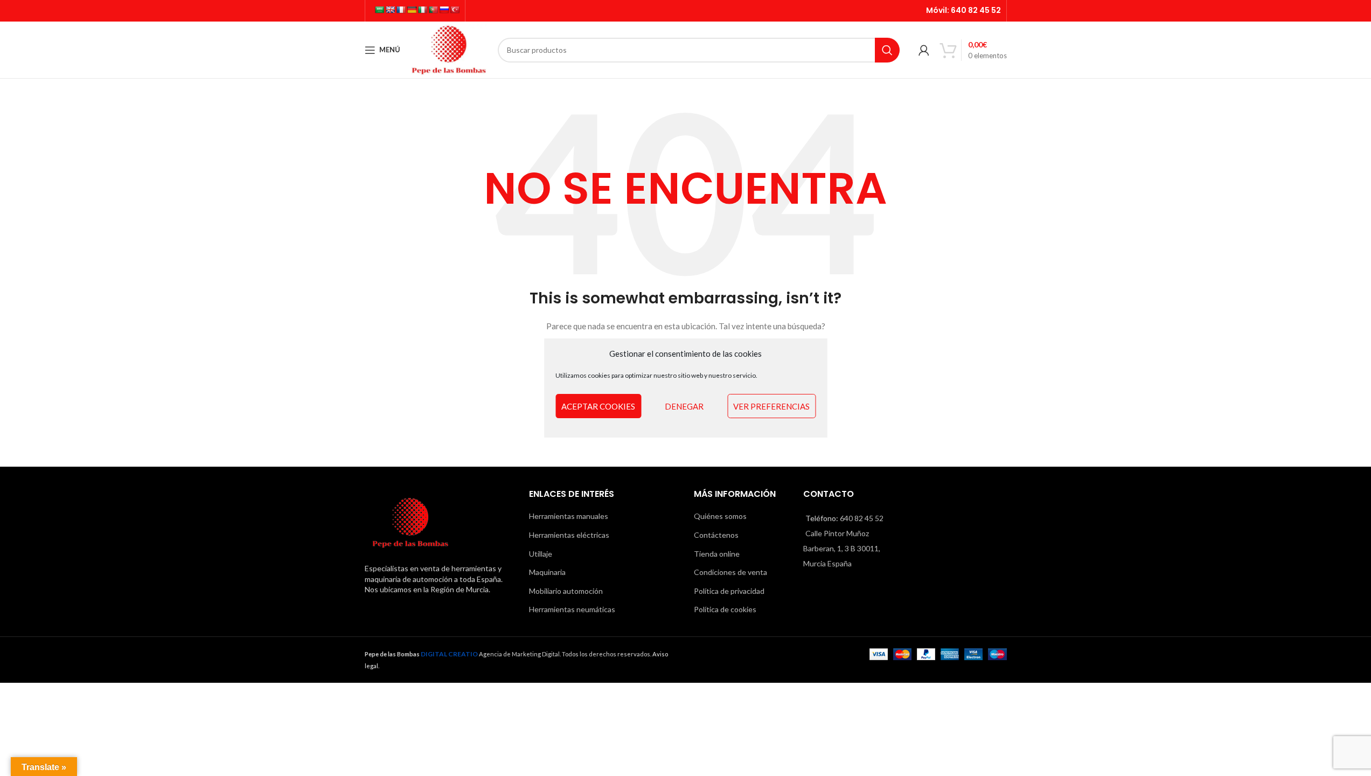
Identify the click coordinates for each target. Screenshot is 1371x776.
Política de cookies (725, 609)
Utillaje (540, 553)
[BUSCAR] (887, 50)
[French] (401, 9)
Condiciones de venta (730, 572)
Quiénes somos (720, 516)
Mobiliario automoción (566, 590)
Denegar (684, 406)
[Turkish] (455, 9)
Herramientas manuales (568, 516)
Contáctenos (716, 534)
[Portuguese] (433, 9)
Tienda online (717, 553)
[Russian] (444, 9)
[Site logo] (449, 48)
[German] (411, 9)
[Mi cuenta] (924, 50)
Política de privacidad (729, 590)
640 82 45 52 (976, 10)
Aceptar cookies (598, 406)
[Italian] (422, 9)
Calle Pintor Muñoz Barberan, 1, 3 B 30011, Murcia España (841, 548)
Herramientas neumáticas (572, 609)
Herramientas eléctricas (569, 534)
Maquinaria (547, 572)
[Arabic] (379, 9)
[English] (390, 9)
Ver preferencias (771, 406)
